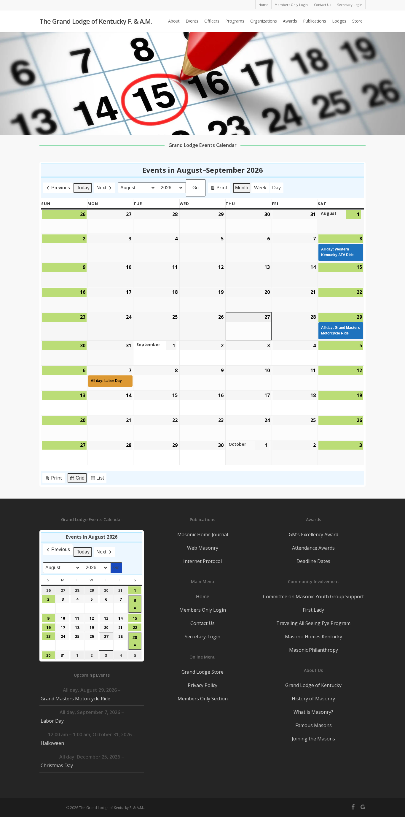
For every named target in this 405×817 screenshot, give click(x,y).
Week (260, 187)
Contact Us (202, 623)
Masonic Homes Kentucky (313, 636)
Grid (76, 479)
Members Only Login (202, 610)
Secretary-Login (202, 636)
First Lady (313, 610)
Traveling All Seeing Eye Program (313, 623)
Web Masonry (202, 548)
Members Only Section (203, 698)
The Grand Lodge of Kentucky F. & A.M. (95, 21)
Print (218, 188)
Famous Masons (313, 725)
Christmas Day (57, 765)
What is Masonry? (313, 712)
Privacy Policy (202, 685)
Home (202, 596)
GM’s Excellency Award (313, 534)
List (97, 479)
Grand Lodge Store (202, 672)
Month (241, 187)
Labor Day (52, 721)
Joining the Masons (313, 738)
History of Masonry (313, 698)
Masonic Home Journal (202, 534)
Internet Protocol (202, 561)
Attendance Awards (313, 548)
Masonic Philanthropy (313, 650)
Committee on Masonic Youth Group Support (313, 596)
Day (276, 187)
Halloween (52, 743)
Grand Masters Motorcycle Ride (75, 698)
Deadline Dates (313, 561)
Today (83, 187)
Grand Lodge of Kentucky (313, 685)
